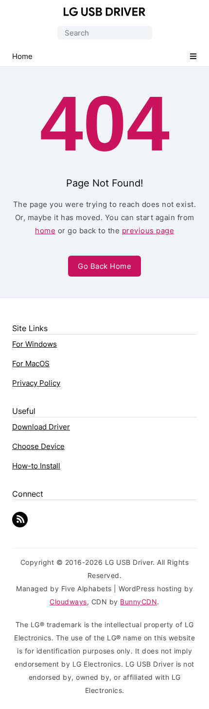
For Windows (34, 344)
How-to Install (36, 465)
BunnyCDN (138, 601)
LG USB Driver (105, 11)
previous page (148, 230)
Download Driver (41, 426)
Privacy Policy (36, 383)
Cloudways (68, 601)
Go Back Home (104, 266)
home (45, 230)
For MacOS (31, 363)
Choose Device (38, 446)
